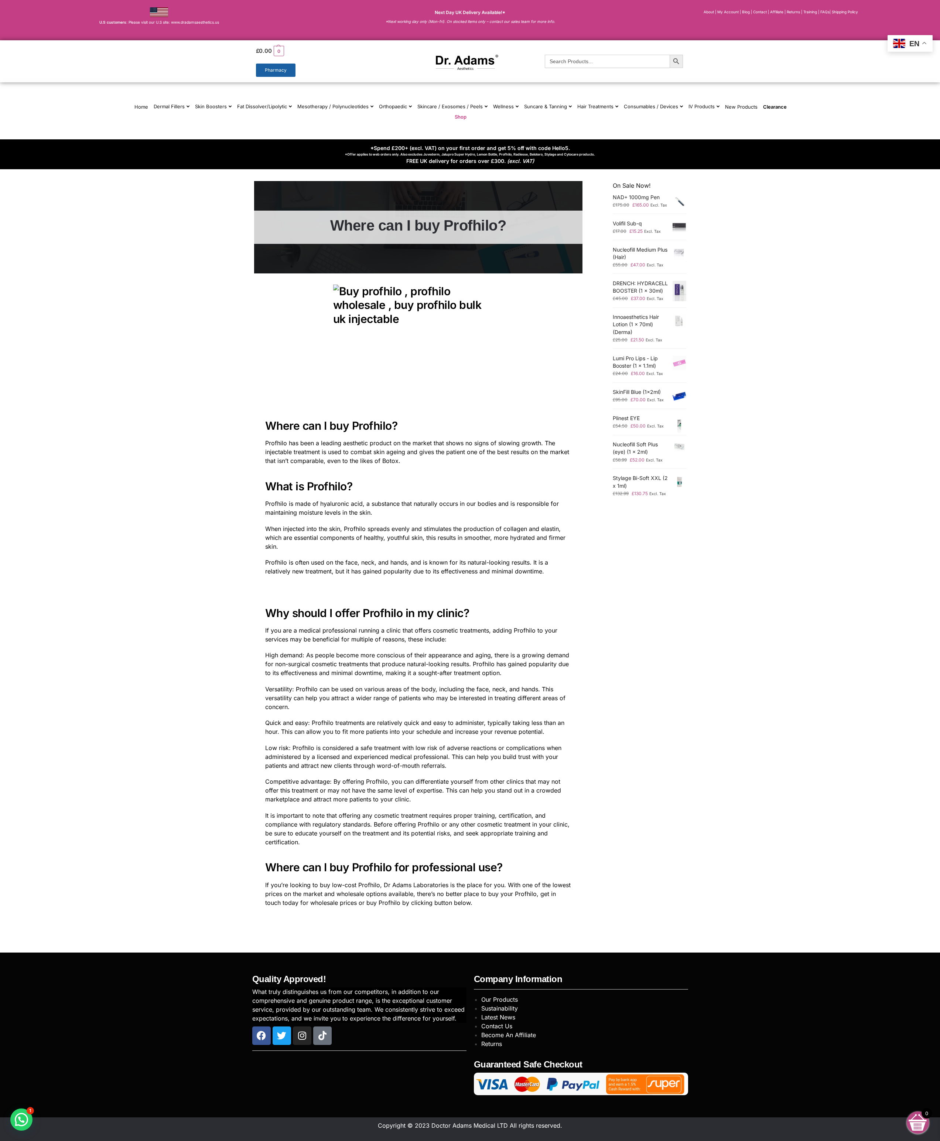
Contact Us (496, 1026)
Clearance (775, 107)
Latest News (498, 1017)
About (709, 12)
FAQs (825, 12)
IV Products (701, 106)
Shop (460, 117)
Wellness (503, 106)
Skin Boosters (211, 106)
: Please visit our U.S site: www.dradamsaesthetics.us (159, 22)
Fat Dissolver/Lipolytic (262, 106)
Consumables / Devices (651, 106)
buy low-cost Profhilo (349, 885)
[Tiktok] (322, 1035)
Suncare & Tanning (545, 106)
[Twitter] (282, 1035)
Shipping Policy (845, 12)
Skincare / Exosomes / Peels (450, 106)
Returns (491, 1044)
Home (141, 107)
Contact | (761, 12)
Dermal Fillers (169, 106)
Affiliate (777, 12)
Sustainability (499, 1008)
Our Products (499, 999)
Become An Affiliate (508, 1035)
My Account (728, 12)
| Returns (793, 12)
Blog (746, 12)
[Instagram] (302, 1035)
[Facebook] (261, 1035)
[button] (322, 51)
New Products (741, 107)
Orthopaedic (393, 106)
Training (810, 12)
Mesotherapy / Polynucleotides (333, 106)
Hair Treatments (595, 106)
